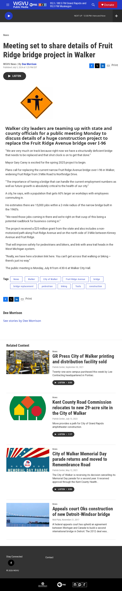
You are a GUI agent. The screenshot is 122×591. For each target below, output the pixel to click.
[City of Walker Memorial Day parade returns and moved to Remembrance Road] (27, 460)
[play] (8, 16)
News (6, 35)
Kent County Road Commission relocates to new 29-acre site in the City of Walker (82, 407)
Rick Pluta (56, 519)
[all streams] (117, 16)
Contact (49, 557)
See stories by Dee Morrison (22, 321)
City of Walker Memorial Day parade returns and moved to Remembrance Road (79, 459)
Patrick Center (58, 367)
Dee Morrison (29, 64)
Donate (109, 4)
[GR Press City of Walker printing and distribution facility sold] (27, 362)
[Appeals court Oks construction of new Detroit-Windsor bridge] (27, 515)
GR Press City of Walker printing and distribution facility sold (83, 358)
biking (64, 286)
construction (95, 286)
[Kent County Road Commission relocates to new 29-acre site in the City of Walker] (27, 408)
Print (115, 65)
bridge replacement (24, 286)
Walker (31, 279)
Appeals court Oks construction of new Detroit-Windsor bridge (82, 511)
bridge (97, 279)
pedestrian (47, 286)
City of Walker (50, 279)
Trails (78, 286)
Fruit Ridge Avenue (75, 279)
